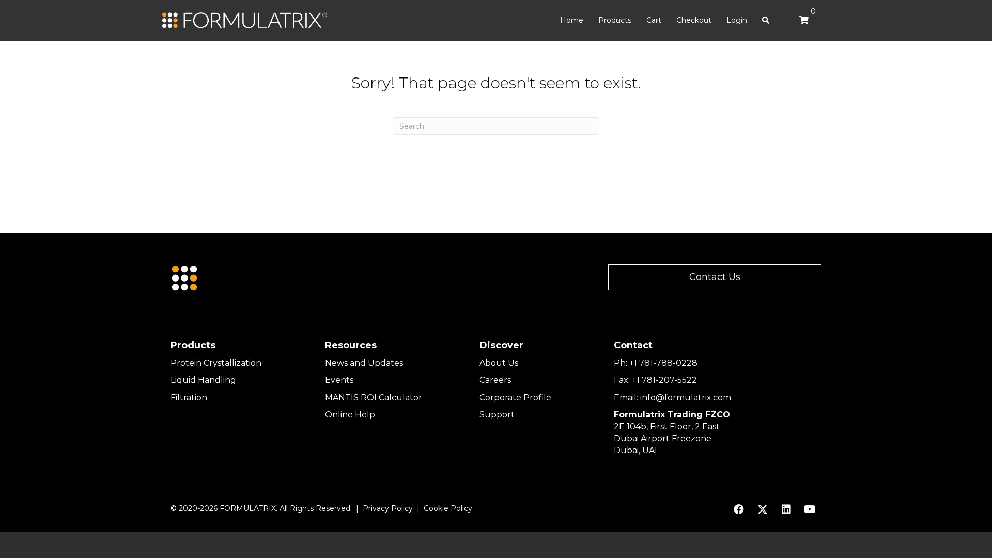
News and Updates (364, 363)
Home (571, 20)
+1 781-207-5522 (664, 380)
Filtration (189, 397)
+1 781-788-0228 (663, 363)
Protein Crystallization (216, 363)
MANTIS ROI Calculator (373, 397)
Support (497, 415)
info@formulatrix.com (685, 397)
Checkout (693, 20)
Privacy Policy (388, 508)
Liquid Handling (203, 380)
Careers (495, 380)
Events (339, 380)
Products (614, 20)
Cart (653, 20)
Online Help (350, 415)
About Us (498, 363)
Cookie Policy (448, 508)
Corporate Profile (515, 397)
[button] (715, 277)
